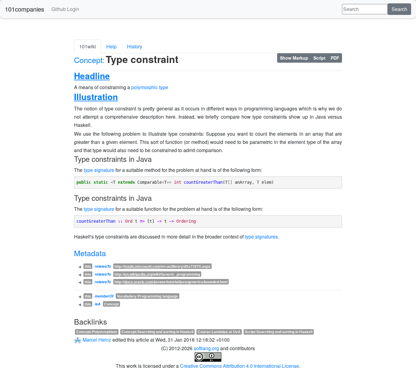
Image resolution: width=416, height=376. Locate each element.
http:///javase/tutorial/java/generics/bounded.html (171, 281)
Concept (111, 304)
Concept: (89, 59)
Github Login (65, 8)
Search (399, 8)
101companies (24, 9)
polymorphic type (149, 87)
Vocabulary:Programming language (147, 296)
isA (97, 304)
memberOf (104, 296)
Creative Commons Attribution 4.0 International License (239, 365)
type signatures (261, 236)
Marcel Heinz (97, 339)
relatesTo (103, 266)
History (134, 46)
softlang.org (206, 348)
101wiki (87, 46)
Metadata (90, 252)
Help (111, 46)
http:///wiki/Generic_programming (157, 274)
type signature (99, 169)
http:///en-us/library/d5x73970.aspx (162, 266)
